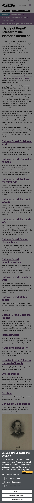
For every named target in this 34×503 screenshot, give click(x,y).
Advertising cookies (13, 482)
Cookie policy (27, 472)
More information (17, 499)
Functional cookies (13, 478)
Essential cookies (12, 475)
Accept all (17, 491)
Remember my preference (17, 495)
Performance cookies (14, 486)
